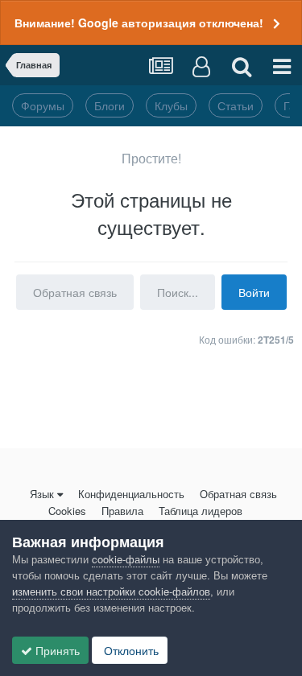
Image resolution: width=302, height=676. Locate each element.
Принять (56, 650)
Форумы (42, 105)
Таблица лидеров (200, 510)
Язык (42, 493)
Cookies (67, 510)
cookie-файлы (125, 559)
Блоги (109, 105)
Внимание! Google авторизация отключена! (138, 22)
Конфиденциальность (131, 493)
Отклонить (130, 650)
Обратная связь (75, 292)
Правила (122, 510)
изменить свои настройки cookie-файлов (111, 591)
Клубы (171, 105)
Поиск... (177, 292)
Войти (254, 292)
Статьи (235, 105)
